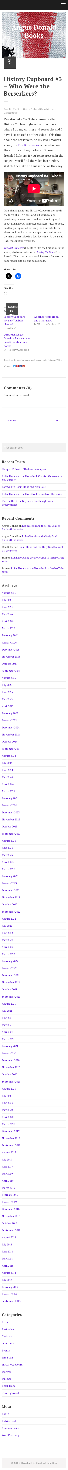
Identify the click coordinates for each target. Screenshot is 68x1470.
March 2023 (8, 869)
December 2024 (10, 727)
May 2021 (7, 1025)
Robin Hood (8, 1386)
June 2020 (7, 1103)
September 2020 (11, 1081)
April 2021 (7, 1032)
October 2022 (9, 904)
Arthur (6, 1322)
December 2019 (10, 1131)
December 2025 (10, 649)
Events (6, 1350)
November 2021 (11, 982)
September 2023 (11, 833)
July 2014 (7, 1279)
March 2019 (8, 1188)
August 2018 (9, 1237)
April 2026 (7, 621)
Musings (6, 1378)
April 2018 (7, 1265)
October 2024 (9, 741)
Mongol (6, 1371)
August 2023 (9, 840)
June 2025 (7, 692)
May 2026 (7, 614)
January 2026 (9, 642)
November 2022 (11, 897)
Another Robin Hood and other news (46, 318)
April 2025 (7, 706)
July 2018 (7, 1244)
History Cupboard (31, 109)
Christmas (8, 1336)
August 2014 (9, 1272)
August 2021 (9, 1003)
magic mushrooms (33, 360)
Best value (8, 1329)
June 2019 (7, 1166)
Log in (5, 1414)
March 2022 (8, 954)
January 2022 (9, 968)
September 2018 (11, 1230)
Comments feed (11, 1428)
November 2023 (11, 819)
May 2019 (7, 1173)
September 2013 (11, 1301)
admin (47, 109)
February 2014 (10, 1287)
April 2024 (7, 784)
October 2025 (9, 663)
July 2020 (7, 1096)
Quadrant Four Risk (46, 1462)
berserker (20, 360)
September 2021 (11, 996)
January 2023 (9, 883)
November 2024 (11, 734)
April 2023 (7, 862)
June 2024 (7, 770)
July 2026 (7, 600)
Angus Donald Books (34, 31)
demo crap (8, 1343)
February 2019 (10, 1195)
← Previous (10, 420)
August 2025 (9, 678)
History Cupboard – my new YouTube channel (15, 320)
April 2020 (7, 1117)
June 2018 (7, 1251)
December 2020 (10, 1060)
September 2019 (11, 1145)
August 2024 (9, 755)
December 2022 (10, 890)
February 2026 (10, 635)
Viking (59, 360)
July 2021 (7, 1010)
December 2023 (10, 812)
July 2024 (7, 762)
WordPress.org (10, 1435)
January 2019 (9, 1202)
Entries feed (9, 1421)
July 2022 (7, 925)
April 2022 (7, 947)
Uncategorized (10, 1393)
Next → (59, 420)
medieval (45, 360)
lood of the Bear (45, 252)
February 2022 (10, 961)
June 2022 (7, 933)
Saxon (52, 360)
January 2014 (9, 1294)
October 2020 (9, 1074)
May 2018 (7, 1258)
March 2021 (8, 1039)
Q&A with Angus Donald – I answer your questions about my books (17, 340)
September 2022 (11, 911)
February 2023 (10, 876)
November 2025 (11, 656)
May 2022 (7, 940)
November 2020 (11, 1067)
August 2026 (9, 593)
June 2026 (7, 607)
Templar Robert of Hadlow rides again (24, 469)
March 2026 (8, 628)
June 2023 (7, 847)
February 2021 (10, 1046)
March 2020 (8, 1124)
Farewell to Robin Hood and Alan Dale (24, 487)
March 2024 (8, 791)
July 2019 (7, 1159)
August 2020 (9, 1088)
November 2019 (11, 1138)
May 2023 (7, 855)
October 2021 (9, 989)
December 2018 (10, 1209)
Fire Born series (28, 145)
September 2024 (11, 748)
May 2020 (7, 1110)
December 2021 (10, 975)
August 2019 (9, 1152)
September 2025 (11, 671)
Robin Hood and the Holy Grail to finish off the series (32, 494)
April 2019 (7, 1180)
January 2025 (9, 720)
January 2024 (9, 805)
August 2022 (9, 918)
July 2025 (7, 685)
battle (13, 360)
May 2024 (7, 777)
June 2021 (7, 1018)
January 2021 (9, 1053)
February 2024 (10, 798)
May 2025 (7, 699)
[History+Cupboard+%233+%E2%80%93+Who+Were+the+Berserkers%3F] (14, 366)
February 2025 (10, 713)
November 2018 (11, 1216)
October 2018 (9, 1223)
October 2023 (9, 826)
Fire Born (17, 109)
